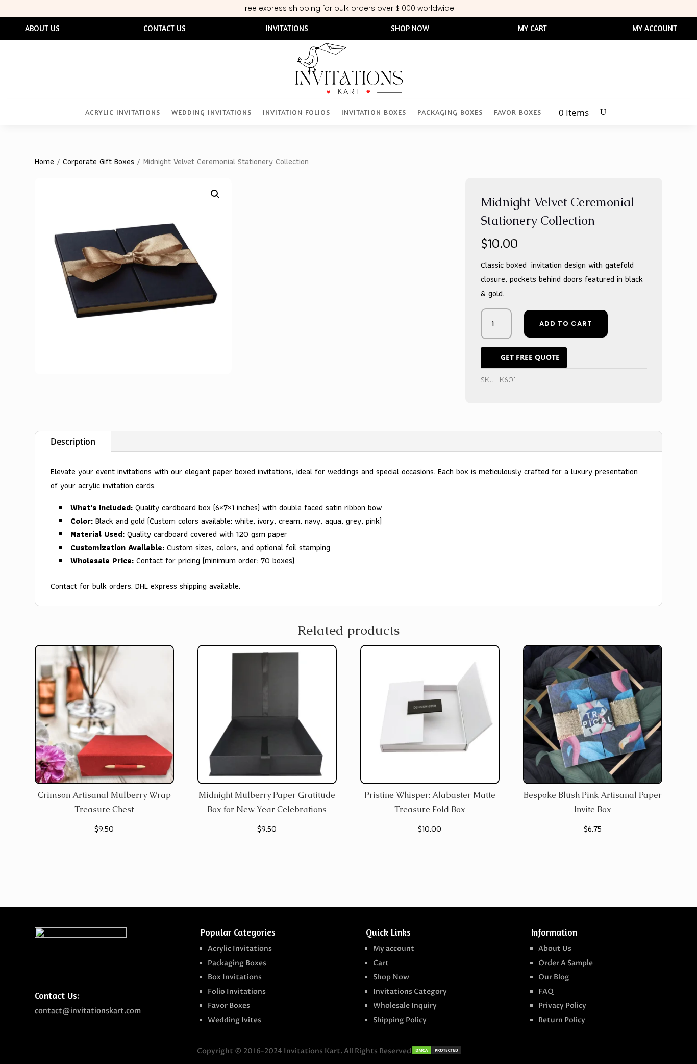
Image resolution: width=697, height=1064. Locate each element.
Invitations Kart (312, 1051)
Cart (381, 963)
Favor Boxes (229, 1005)
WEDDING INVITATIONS (211, 112)
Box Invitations (235, 977)
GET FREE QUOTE (530, 357)
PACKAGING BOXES (450, 112)
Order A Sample (565, 963)
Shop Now (391, 977)
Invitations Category (410, 991)
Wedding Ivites (234, 1020)
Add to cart (565, 323)
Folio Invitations (237, 991)
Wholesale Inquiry (405, 1005)
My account (393, 948)
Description (73, 441)
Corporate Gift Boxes (98, 161)
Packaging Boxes (237, 963)
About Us (554, 948)
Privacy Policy (562, 1005)
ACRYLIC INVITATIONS (122, 112)
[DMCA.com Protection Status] (436, 1052)
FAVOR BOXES (517, 112)
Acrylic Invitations (240, 948)
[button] (215, 194)
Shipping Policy (400, 1020)
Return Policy (561, 1020)
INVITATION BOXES (373, 112)
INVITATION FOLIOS (296, 112)
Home (44, 161)
